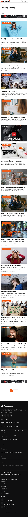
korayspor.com (14, 514)
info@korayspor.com (8, 508)
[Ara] (22, 1)
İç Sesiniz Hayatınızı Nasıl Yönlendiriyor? (10, 422)
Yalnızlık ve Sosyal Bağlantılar (9, 91)
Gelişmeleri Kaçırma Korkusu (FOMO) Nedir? (13, 344)
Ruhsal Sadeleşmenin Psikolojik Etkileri (12, 65)
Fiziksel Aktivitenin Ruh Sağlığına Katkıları (12, 239)
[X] (5, 415)
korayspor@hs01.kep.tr (9, 504)
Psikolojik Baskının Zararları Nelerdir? (11, 39)
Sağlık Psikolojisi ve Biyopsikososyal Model (13, 317)
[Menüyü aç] (25, 1)
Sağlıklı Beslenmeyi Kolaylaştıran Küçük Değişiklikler (12, 430)
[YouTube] (11, 415)
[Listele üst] (14, 16)
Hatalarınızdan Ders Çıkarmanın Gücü (11, 265)
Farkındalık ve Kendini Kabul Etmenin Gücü (13, 117)
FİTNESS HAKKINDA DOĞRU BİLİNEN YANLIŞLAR (12, 465)
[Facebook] (2, 415)
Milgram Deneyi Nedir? (7, 370)
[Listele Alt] (14, 381)
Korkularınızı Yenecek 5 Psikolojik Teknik (12, 213)
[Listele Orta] (14, 133)
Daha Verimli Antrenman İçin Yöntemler (9, 426)
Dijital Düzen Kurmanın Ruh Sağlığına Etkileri (10, 435)
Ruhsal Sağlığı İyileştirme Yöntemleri (11, 161)
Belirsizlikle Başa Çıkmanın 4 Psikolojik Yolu (13, 187)
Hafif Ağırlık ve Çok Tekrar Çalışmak (9, 439)
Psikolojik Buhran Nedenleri (8, 291)
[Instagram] (8, 415)
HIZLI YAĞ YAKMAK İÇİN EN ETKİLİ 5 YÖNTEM (11, 452)
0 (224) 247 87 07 (8, 500)
